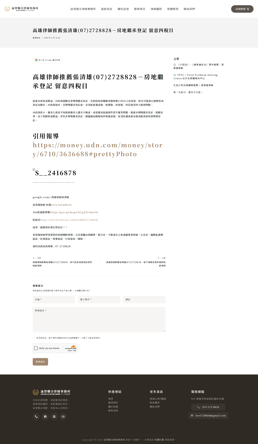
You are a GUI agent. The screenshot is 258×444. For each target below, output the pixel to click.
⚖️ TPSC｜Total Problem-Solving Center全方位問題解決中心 (195, 76)
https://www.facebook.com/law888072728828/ (69, 220)
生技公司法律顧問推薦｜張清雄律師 (193, 85)
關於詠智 (123, 9)
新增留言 (40, 310)
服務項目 (139, 9)
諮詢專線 (241, 9)
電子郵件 (86, 299)
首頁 (110, 398)
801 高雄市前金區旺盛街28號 (207, 398)
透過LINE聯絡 (158, 398)
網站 (128, 299)
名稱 (38, 299)
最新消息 (106, 9)
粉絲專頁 (155, 402)
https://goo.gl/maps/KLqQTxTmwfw (74, 212)
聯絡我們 (189, 9)
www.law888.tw (61, 204)
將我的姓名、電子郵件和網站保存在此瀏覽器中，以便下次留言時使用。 (69, 337)
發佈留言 (40, 361)
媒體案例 (173, 9)
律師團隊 (156, 9)
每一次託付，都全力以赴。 (188, 92)
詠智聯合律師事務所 (83, 9)
